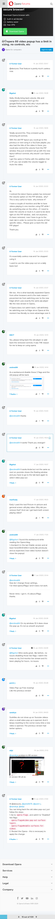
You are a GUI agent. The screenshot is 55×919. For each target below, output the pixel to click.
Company (8, 889)
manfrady (13, 500)
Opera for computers (13, 50)
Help (5, 877)
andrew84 (13, 367)
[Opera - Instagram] (36, 898)
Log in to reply (47, 50)
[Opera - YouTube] (27, 898)
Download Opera (16, 31)
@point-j (37, 804)
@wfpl (21, 806)
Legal (6, 883)
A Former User (15, 64)
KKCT (11, 335)
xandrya (12, 712)
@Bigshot (13, 539)
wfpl (11, 750)
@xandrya (13, 755)
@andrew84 (14, 416)
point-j (12, 683)
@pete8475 (27, 804)
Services (7, 870)
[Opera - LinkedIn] (32, 898)
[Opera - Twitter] (22, 898)
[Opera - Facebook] (18, 898)
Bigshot (12, 93)
